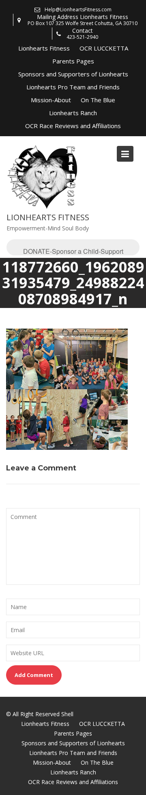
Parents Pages (73, 61)
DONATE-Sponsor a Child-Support (73, 251)
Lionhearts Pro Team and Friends (73, 87)
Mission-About (51, 100)
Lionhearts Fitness (44, 48)
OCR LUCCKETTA (103, 48)
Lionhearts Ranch (73, 113)
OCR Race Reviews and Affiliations (73, 126)
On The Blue (98, 100)
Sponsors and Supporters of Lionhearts (73, 74)
